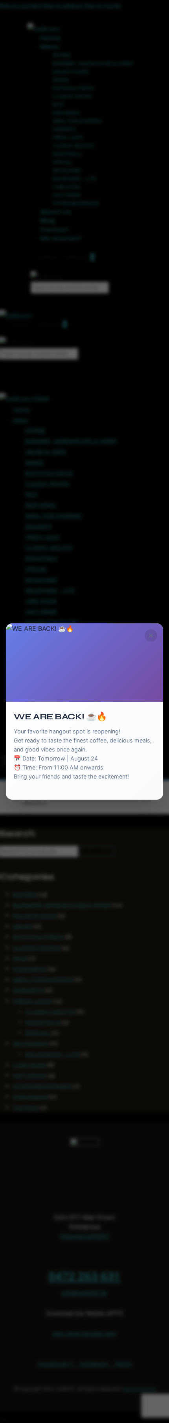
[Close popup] (151, 635)
